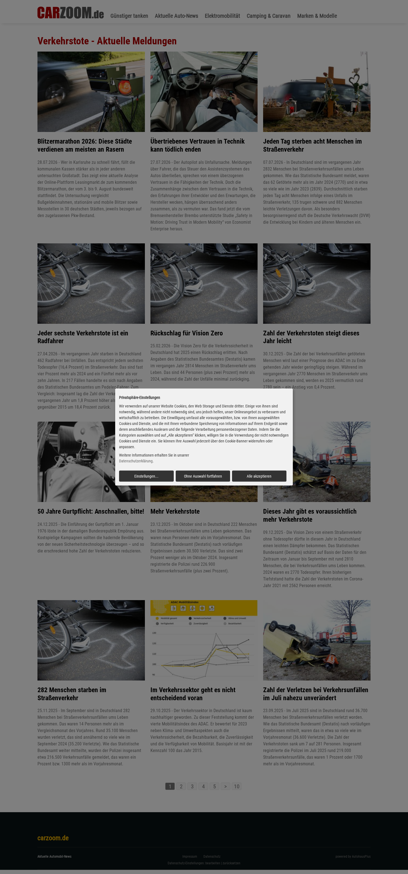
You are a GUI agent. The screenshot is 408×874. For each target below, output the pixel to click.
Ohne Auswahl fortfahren (203, 476)
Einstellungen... (146, 476)
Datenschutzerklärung (136, 461)
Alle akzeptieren (259, 476)
